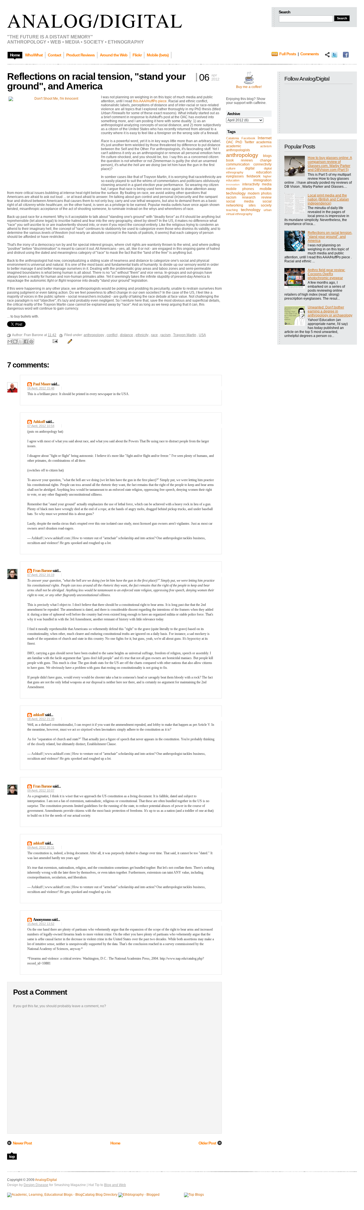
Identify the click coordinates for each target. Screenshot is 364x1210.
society (266, 205)
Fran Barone (42, 571)
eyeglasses (235, 176)
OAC (229, 142)
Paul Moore (41, 384)
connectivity (262, 164)
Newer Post (22, 1143)
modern (254, 193)
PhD (238, 142)
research (249, 197)
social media (240, 201)
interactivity (251, 184)
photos (266, 193)
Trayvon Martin (184, 335)
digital (250, 168)
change (266, 160)
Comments (309, 54)
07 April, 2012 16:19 (40, 575)
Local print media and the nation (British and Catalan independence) (328, 199)
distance (126, 335)
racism (231, 197)
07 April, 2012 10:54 (40, 426)
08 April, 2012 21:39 (40, 719)
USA (202, 335)
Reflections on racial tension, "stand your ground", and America (330, 237)
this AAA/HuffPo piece (150, 101)
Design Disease (36, 1185)
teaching (232, 210)
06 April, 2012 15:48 (40, 388)
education (264, 172)
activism (266, 146)
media (267, 184)
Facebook (248, 138)
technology (250, 209)
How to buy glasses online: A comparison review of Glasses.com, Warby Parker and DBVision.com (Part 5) (330, 164)
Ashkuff (39, 422)
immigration (262, 180)
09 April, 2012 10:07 (40, 790)
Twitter (249, 142)
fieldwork (253, 176)
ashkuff (38, 715)
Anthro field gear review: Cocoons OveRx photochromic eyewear (326, 274)
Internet (265, 138)
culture (230, 168)
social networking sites (249, 203)
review (266, 197)
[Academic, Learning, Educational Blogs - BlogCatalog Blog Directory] (62, 1195)
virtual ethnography (239, 214)
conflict (112, 335)
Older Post (207, 1143)
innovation (233, 184)
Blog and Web (115, 1185)
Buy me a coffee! (249, 87)
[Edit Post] (69, 341)
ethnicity (142, 335)
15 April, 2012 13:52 (40, 923)
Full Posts (287, 54)
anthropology (242, 155)
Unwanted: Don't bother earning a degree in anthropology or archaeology (330, 311)
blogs (267, 156)
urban (268, 210)
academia (264, 142)
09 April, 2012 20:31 (40, 847)
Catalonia (232, 138)
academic (233, 146)
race (154, 335)
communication (238, 164)
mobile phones (240, 189)
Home (115, 1143)
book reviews (239, 160)
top (12, 1156)
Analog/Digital (95, 20)
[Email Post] (55, 341)
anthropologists (238, 150)
